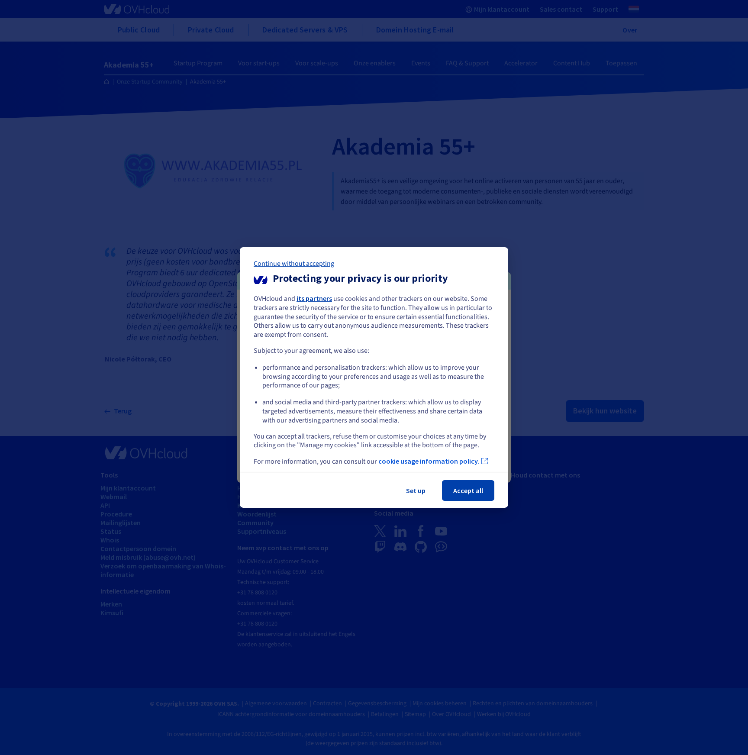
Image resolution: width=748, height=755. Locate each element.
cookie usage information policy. (428, 461)
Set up (416, 490)
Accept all (468, 490)
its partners (314, 298)
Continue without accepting (294, 263)
